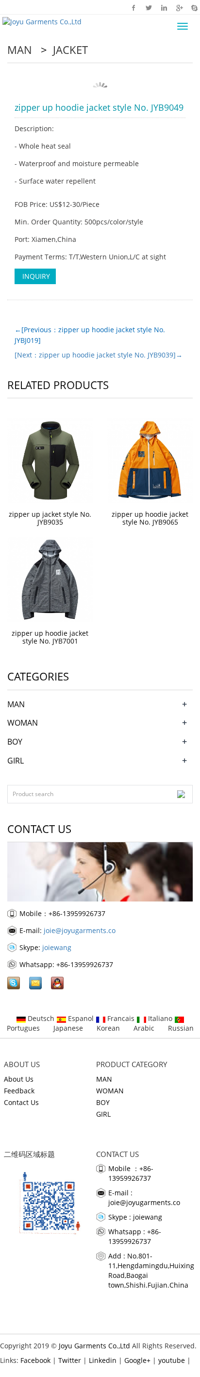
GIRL (15, 760)
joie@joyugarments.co (80, 930)
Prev (27, 82)
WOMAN (22, 722)
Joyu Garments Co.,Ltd (94, 1345)
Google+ (179, 7)
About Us (18, 1079)
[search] (181, 794)
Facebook (134, 7)
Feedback (19, 1090)
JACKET (69, 49)
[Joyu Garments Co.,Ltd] (41, 20)
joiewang (56, 947)
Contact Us (21, 1102)
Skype (194, 7)
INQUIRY (35, 276)
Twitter (149, 7)
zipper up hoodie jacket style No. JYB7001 (50, 637)
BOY (14, 741)
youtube (171, 1360)
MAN (21, 49)
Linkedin (164, 7)
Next (173, 82)
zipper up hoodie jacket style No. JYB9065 (150, 518)
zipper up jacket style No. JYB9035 (50, 518)
